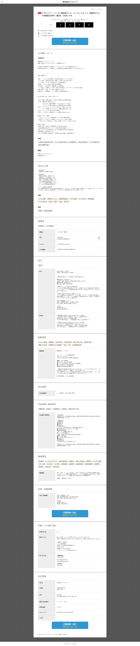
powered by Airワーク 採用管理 (70, 643)
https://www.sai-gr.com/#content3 (65, 612)
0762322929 (60, 557)
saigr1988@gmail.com (63, 561)
